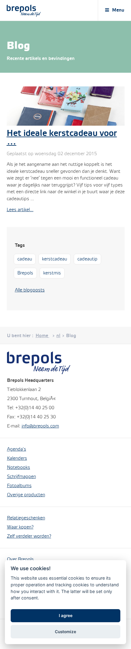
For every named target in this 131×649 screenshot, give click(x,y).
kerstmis (52, 273)
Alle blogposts (30, 290)
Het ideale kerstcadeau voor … (62, 137)
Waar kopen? (20, 527)
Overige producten (26, 495)
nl (58, 336)
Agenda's (16, 449)
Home (42, 336)
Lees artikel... (20, 210)
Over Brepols (20, 559)
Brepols (25, 273)
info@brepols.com (40, 426)
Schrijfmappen (21, 477)
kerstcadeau (54, 259)
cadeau (24, 259)
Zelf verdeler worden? (29, 536)
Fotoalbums (19, 486)
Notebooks (18, 467)
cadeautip (87, 259)
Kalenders (17, 458)
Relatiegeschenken (26, 518)
